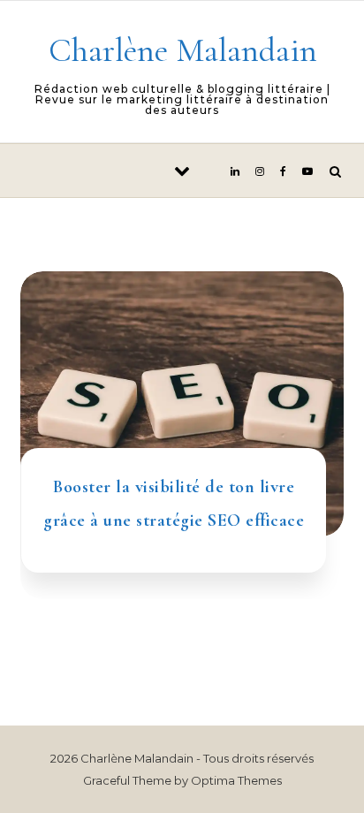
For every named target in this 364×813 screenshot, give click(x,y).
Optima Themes (236, 780)
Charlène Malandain (183, 50)
